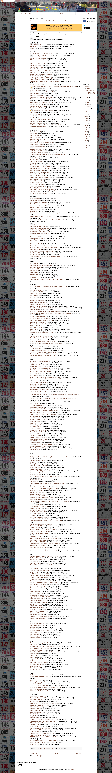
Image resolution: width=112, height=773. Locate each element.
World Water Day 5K (36, 435)
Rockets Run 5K (34, 158)
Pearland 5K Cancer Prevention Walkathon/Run (43, 341)
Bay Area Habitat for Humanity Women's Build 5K (44, 583)
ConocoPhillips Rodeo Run (37, 348)
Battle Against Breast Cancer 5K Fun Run (41, 402)
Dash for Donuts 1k (35, 508)
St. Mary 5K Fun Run (36, 595)
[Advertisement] (22, 42)
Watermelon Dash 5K (36, 680)
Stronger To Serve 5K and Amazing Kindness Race (44, 410)
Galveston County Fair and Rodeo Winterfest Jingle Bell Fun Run (48, 213)
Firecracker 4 (34, 653)
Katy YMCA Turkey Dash (37, 181)
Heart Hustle (33, 299)
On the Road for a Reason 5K (38, 370)
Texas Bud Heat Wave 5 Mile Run (39, 648)
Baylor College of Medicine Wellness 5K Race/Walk (44, 81)
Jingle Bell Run (36, 224)
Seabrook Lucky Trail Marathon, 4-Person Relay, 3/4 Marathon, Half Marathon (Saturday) (55, 395)
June (88, 100)
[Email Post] (56, 748)
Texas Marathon (35, 263)
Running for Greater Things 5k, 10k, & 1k (41, 102)
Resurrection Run (35, 513)
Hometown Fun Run (35, 473)
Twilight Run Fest (35, 499)
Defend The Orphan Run (37, 174)
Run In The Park (34, 72)
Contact (90, 13)
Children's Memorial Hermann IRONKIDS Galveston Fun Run (47, 483)
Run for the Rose (35, 450)
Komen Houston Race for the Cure (40, 70)
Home (56, 753)
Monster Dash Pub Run (36, 104)
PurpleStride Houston (36, 606)
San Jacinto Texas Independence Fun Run (41, 361)
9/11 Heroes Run (35, 701)
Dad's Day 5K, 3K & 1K (36, 632)
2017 (86, 129)
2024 (86, 114)
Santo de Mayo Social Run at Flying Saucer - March (44, 377)
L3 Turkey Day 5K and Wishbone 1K (40, 193)
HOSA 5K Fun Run (35, 474)
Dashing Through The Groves (38, 239)
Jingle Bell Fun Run (35, 209)
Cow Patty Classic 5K (36, 536)
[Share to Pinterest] (65, 748)
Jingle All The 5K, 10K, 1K (37, 230)
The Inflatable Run (35, 295)
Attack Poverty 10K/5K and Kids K (39, 389)
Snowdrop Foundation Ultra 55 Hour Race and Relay (45, 256)
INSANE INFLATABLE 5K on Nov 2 (59, 27)
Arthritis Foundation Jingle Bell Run (40, 231)
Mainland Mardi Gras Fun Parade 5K (40, 324)
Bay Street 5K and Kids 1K (37, 607)
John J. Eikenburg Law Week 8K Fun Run (41, 320)
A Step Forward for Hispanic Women (42, 110)
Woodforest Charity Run (37, 712)
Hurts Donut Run (35, 609)
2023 (86, 116)
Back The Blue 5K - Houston (38, 306)
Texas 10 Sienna (34, 744)
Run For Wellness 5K (36, 46)
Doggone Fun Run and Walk (38, 58)
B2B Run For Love (35, 165)
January (89, 109)
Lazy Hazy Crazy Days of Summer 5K (40, 682)
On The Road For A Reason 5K (38, 364)
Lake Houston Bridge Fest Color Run (40, 318)
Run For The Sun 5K (35, 65)
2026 (86, 86)
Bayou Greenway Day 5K (37, 487)
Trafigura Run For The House (38, 202)
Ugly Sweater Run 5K (36, 249)
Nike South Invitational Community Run (41, 53)
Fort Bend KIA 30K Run (36, 253)
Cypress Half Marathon (36, 151)
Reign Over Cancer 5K (36, 327)
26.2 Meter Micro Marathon (38, 689)
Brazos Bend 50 (34, 467)
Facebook (71, 13)
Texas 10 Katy (34, 141)
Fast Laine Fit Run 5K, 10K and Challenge (41, 142)
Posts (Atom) (40, 756)
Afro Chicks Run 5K (35, 714)
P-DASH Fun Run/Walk (36, 707)
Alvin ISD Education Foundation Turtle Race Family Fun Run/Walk (48, 308)
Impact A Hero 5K (35, 604)
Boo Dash (33, 118)
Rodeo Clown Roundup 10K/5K (38, 338)
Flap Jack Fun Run (35, 207)
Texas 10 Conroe (35, 198)
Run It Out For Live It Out (37, 432)
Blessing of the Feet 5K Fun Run (39, 547)
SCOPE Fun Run (34, 418)
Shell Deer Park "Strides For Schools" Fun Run (43, 529)
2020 (86, 123)
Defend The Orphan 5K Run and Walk (40, 177)
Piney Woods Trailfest (36, 293)
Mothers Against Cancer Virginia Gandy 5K (42, 524)
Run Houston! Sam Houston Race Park (41, 265)
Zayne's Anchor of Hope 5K (37, 742)
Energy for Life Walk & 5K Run (38, 496)
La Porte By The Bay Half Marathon (40, 167)
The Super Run (34, 270)
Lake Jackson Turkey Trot (37, 184)
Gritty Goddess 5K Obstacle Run (39, 506)
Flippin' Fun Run (34, 363)
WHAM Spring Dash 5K (36, 492)
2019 (86, 125)
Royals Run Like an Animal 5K (38, 602)
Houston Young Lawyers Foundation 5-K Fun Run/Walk (45, 687)
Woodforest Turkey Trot (37, 170)
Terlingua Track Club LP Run (38, 542)
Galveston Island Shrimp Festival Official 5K (42, 733)
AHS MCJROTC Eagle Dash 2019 (39, 559)
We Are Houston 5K (35, 276)
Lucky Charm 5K (34, 403)
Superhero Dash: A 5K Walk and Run (40, 570)
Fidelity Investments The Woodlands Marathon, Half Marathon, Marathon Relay (53, 379)
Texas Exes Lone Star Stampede (39, 586)
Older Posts (78, 753)
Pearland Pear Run (35, 588)
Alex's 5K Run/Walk (35, 132)
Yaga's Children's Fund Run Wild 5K (40, 597)
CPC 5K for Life (34, 481)
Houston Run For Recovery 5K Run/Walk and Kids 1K (45, 220)
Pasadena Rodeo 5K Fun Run (38, 512)
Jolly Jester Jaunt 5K (35, 347)
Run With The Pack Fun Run (38, 526)
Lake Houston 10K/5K (36, 726)
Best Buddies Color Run (36, 407)
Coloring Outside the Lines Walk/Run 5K (41, 74)
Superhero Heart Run (36, 490)
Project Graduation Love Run (38, 317)
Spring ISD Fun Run (35, 426)
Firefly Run (33, 163)
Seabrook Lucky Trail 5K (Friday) (39, 391)
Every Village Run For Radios (38, 540)
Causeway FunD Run (36, 384)
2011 (86, 143)
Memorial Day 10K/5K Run (37, 618)
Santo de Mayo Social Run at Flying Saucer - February (45, 311)
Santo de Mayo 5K (35, 572)
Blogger (72, 769)
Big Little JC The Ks (35, 708)
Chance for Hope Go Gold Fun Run (39, 705)
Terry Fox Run (34, 375)
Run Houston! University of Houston (40, 728)
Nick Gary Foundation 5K (37, 730)
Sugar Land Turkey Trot (37, 186)
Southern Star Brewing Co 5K (38, 675)
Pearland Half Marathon (37, 434)
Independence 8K (35, 637)
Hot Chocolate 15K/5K (36, 292)
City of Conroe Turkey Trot (38, 179)
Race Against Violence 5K (37, 366)
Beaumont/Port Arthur (50, 13)
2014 (86, 136)
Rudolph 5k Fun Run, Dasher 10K (39, 228)
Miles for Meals (34, 309)
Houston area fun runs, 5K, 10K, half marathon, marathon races (51, 21)
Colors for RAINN (35, 442)
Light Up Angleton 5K (36, 636)
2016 (86, 132)
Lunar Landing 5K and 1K (37, 666)
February (89, 106)
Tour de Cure (34, 717)
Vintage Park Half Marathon (38, 510)
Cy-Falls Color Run (35, 480)
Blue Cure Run (34, 272)
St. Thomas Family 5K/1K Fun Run (39, 62)
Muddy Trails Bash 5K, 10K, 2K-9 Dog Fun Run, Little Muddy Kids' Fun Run (51, 457)
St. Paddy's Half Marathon (37, 405)
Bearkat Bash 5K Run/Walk (37, 302)
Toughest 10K (34, 716)
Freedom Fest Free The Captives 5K (40, 533)
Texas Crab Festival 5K (36, 593)
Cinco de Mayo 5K (35, 568)
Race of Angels (34, 240)
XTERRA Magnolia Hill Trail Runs (39, 661)
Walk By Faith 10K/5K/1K (37, 149)
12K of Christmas (35, 255)
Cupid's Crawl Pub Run (36, 329)
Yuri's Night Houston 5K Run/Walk (40, 517)
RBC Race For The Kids (36, 244)
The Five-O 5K (34, 387)
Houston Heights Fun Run (37, 623)
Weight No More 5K (35, 659)
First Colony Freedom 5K (37, 650)
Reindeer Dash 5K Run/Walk (38, 206)
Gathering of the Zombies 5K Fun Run (41, 119)
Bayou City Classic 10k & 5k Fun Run (40, 393)
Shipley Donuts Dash (36, 504)
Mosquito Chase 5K (35, 668)
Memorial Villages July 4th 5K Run (39, 643)
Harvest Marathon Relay (37, 144)
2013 (86, 138)
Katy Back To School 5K (36, 696)
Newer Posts (34, 753)
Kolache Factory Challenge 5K (38, 386)
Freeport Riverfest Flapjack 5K (38, 545)
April (88, 104)
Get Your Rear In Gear (36, 161)
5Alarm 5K (33, 657)
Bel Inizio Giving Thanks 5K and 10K (40, 172)
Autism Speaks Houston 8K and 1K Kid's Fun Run (43, 538)
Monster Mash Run (35, 108)
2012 (86, 141)
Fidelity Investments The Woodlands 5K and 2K (43, 356)
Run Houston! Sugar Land (37, 226)
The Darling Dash (35, 354)
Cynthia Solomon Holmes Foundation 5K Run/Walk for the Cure (48, 154)
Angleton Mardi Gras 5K (37, 301)
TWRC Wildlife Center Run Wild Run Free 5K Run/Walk (45, 737)
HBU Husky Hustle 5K (36, 114)
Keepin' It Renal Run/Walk (37, 419)
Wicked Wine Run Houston (37, 611)
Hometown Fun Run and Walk (38, 466)
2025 (86, 111)
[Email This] (59, 748)
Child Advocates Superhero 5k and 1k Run (42, 97)
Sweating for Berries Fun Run (38, 322)
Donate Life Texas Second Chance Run (41, 698)
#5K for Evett (34, 159)
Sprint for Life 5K (35, 561)
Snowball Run (34, 211)
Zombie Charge (34, 137)
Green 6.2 (33, 515)
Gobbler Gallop (34, 191)
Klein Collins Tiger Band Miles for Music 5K (42, 497)
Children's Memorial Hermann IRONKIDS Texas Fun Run (46, 520)
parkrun (32, 48)
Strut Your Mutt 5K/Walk (37, 735)
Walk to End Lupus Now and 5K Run (40, 574)
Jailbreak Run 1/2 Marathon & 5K (39, 350)
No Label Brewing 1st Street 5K (39, 630)
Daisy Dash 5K (34, 423)
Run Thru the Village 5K (37, 625)
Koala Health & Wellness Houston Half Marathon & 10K (45, 125)
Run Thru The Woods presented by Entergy (42, 190)
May (88, 102)
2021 (86, 120)
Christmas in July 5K (36, 655)
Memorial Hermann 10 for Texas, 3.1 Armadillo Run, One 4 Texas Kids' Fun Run (54, 86)
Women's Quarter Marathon (38, 584)
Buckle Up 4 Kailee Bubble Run (39, 126)
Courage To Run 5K (35, 724)
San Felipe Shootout (36, 416)
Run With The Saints (36, 121)
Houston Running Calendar (42, 748)
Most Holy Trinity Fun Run (37, 598)
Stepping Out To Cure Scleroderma (40, 531)
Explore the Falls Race (38, 146)
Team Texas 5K (34, 613)
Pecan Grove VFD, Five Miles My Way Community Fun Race (46, 652)
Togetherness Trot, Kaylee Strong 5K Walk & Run (44, 703)
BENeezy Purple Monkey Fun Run (39, 691)
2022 (86, 118)
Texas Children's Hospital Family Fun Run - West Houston (46, 476)
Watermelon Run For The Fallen (39, 685)
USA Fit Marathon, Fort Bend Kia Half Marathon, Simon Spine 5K (48, 286)
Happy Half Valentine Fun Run (38, 662)
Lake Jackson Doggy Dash (37, 373)
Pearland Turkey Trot (36, 182)
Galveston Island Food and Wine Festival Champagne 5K (46, 543)
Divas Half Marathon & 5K (37, 549)
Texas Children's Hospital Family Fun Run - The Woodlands (46, 565)
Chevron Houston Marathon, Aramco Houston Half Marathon (47, 279)
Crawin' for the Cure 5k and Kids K (39, 577)
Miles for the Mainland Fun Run (39, 60)
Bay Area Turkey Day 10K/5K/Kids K (40, 168)
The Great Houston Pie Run (38, 175)
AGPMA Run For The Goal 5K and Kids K (41, 372)
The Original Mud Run (36, 614)
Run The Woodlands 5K (36, 44)
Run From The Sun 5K (36, 67)
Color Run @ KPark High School (39, 600)
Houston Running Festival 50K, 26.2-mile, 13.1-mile (44, 247)
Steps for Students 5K (36, 325)
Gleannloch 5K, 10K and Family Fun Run (41, 616)
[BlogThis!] (60, 748)
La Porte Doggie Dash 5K (37, 425)
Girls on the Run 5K (35, 563)
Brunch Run (33, 462)
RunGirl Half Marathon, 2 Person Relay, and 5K (43, 216)
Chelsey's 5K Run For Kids (37, 558)
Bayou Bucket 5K (35, 710)
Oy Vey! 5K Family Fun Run (37, 79)
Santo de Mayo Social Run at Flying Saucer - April (44, 489)
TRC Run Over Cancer (36, 700)
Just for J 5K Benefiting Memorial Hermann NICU (44, 471)
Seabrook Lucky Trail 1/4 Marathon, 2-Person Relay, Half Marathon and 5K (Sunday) (54, 398)
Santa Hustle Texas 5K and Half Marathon (42, 251)
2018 (86, 127)
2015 (86, 134)
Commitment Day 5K (36, 267)
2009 (86, 147)
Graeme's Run (34, 340)
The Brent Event (34, 93)
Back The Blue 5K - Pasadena (38, 304)
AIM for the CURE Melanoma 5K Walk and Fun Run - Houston (47, 723)
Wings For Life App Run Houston (39, 575)
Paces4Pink (33, 69)
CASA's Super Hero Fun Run (38, 152)
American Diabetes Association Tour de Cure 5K (43, 721)
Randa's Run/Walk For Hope (38, 430)
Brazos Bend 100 (35, 237)
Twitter (78, 13)
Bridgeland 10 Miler (35, 269)
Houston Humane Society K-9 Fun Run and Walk (43, 551)
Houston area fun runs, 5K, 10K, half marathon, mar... (90, 92)
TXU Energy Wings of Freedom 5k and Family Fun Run (45, 646)
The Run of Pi (34, 331)
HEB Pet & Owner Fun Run (37, 441)
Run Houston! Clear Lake (37, 629)
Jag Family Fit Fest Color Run (38, 437)
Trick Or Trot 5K (34, 76)
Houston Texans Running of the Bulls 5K (41, 92)
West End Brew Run (35, 519)
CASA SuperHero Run (36, 123)
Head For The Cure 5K (36, 85)
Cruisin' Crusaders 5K (36, 428)
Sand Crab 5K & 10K (35, 684)
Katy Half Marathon (35, 290)
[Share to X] (62, 748)
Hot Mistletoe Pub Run (36, 664)
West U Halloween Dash (37, 116)
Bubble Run (33, 134)
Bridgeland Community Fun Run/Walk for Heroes (44, 99)
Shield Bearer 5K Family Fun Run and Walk (42, 444)
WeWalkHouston (62, 13)
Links (84, 13)
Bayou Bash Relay (35, 591)
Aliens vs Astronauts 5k (36, 590)
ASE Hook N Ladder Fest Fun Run (39, 409)
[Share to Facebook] (63, 748)
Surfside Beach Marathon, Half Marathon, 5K (43, 352)
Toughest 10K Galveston (37, 95)
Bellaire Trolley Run (35, 494)
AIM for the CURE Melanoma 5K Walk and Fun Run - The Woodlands (49, 501)
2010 (86, 145)
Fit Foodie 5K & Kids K (36, 669)
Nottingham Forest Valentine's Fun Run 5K (42, 332)
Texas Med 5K (34, 297)
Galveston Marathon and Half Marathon (41, 336)
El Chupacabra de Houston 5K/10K (39, 677)
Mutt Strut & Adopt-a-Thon (38, 63)
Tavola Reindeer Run (36, 204)
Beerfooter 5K (34, 278)
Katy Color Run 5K (35, 421)
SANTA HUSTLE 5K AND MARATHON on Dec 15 (59, 29)
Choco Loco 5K (34, 274)
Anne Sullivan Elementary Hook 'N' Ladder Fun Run (44, 414)
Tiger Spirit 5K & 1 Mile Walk (38, 439)
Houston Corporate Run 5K (38, 106)
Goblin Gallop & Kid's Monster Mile (42, 56)
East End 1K (33, 627)
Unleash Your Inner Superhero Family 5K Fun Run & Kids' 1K (47, 343)
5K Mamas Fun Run (35, 579)
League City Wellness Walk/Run (39, 446)
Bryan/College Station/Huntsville (33, 13)
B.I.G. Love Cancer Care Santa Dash (40, 233)
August (89, 88)
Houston (21, 13)
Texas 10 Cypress (35, 90)
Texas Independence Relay (37, 448)
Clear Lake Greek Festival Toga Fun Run (41, 581)
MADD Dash (33, 112)
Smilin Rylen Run (35, 528)
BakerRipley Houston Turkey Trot (39, 188)
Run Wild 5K (33, 645)
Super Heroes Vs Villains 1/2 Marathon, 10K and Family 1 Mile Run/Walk (50, 313)
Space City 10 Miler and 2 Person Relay (41, 78)
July (88, 97)
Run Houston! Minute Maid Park (39, 412)
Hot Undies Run (34, 634)
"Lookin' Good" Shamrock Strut (39, 382)
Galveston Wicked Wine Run (38, 460)
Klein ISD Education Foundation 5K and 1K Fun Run (44, 556)
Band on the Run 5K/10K (37, 469)
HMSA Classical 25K (35, 200)
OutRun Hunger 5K (35, 731)
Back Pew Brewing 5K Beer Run (39, 139)
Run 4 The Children (35, 135)
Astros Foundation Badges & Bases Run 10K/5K (43, 740)
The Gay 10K (33, 464)
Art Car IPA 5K (34, 455)
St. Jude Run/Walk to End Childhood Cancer (42, 719)
